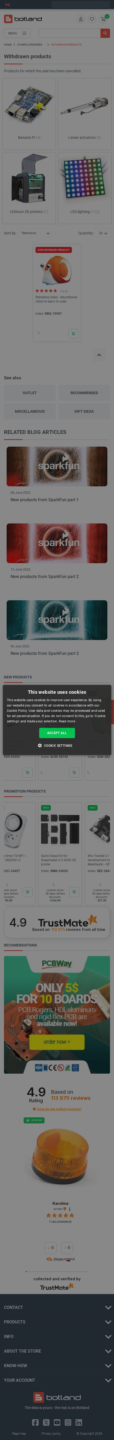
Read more (67, 721)
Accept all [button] (57, 733)
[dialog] (57, 720)
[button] (57, 745)
